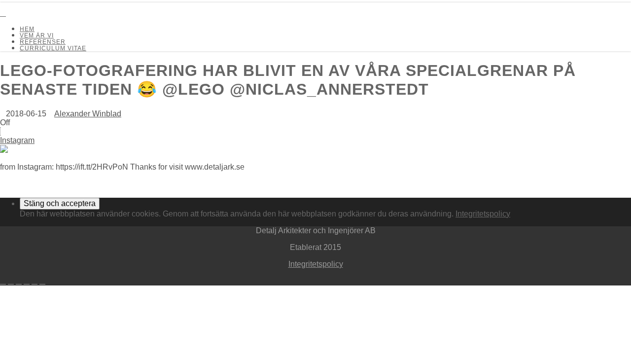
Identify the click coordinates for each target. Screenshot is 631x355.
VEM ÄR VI (37, 35)
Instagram (17, 140)
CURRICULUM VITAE (53, 48)
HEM (27, 29)
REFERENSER (43, 41)
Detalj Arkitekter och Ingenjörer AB (26, 4)
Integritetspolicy (483, 214)
